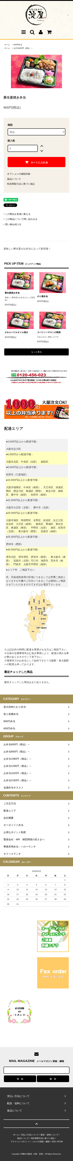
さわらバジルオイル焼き (16, 332)
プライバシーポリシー (20, 1141)
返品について (14, 179)
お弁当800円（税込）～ (23, 48)
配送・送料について (49, 1135)
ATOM (60, 1141)
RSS (54, 1141)
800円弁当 (18, 45)
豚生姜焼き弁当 (12, 293)
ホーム (7, 45)
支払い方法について (30, 1135)
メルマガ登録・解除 (41, 1141)
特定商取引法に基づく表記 (21, 184)
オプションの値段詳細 (18, 174)
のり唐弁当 (42, 296)
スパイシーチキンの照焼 (49, 332)
